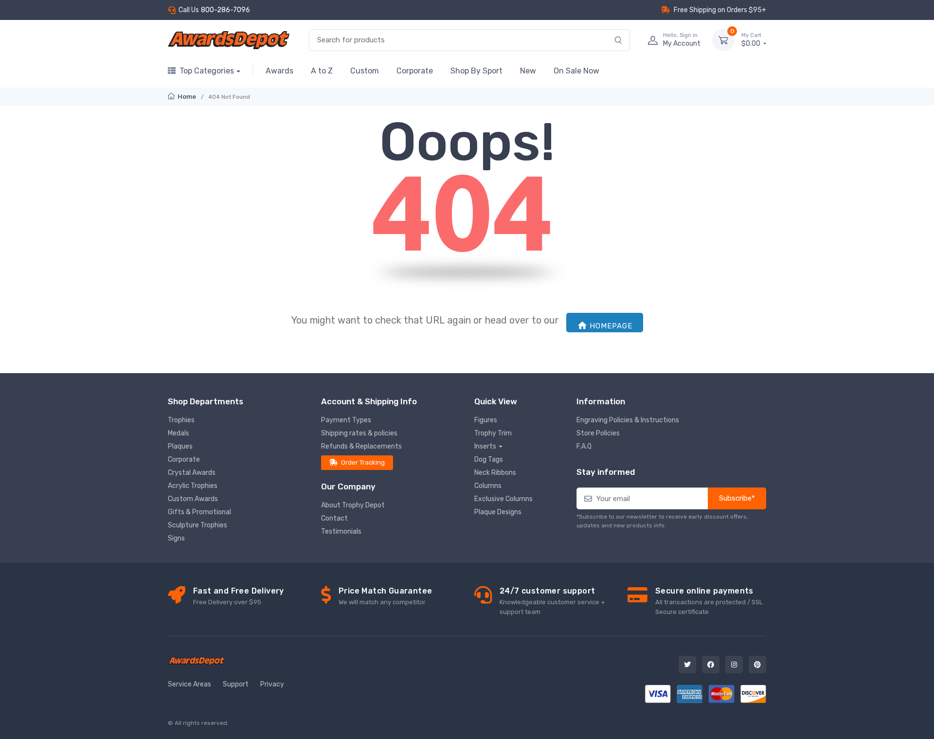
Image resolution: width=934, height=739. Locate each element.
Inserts (485, 446)
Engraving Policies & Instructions (627, 420)
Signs (176, 538)
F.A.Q (584, 446)
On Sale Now (576, 70)
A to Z (322, 70)
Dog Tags (488, 459)
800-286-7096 (225, 10)
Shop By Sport (476, 70)
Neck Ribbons (495, 473)
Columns (488, 486)
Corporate (414, 70)
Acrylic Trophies (192, 486)
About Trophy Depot (353, 505)
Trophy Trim (493, 433)
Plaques (180, 446)
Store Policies (598, 433)
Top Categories (207, 70)
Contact (334, 518)
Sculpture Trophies (197, 525)
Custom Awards (193, 499)
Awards (279, 70)
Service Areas (189, 684)
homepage (611, 326)
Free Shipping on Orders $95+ (720, 10)
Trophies (181, 420)
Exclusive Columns (503, 499)
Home (186, 96)
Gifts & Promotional (199, 512)
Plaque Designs (497, 512)
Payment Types (346, 420)
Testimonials (341, 531)
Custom (364, 70)
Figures (485, 420)
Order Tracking (363, 462)
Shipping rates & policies (359, 433)
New (528, 70)
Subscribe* (737, 498)
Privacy (272, 684)
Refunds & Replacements (361, 446)
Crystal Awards (192, 473)
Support (236, 684)
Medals (178, 433)
